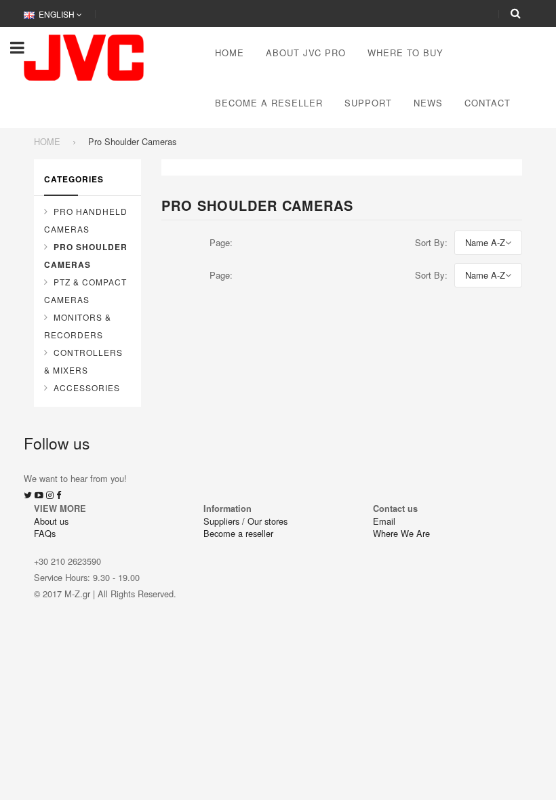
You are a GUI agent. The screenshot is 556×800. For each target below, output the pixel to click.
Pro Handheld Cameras (85, 220)
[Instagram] (50, 494)
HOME (47, 141)
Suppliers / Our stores (245, 521)
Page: (221, 242)
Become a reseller (238, 533)
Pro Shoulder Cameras (85, 256)
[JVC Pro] (84, 55)
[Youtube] (39, 494)
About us (51, 521)
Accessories (87, 387)
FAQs (45, 533)
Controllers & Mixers (83, 361)
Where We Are (401, 533)
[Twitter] (28, 494)
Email (384, 521)
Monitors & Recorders (77, 325)
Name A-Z (485, 242)
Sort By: (431, 242)
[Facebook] (58, 494)
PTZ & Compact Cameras (85, 290)
